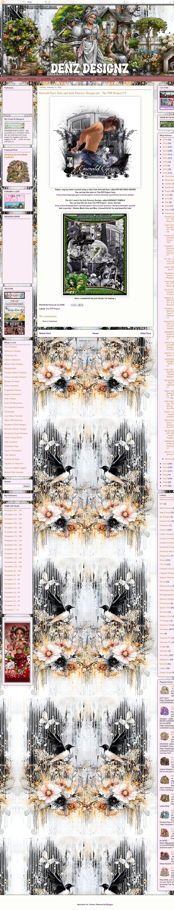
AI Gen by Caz (10, 355)
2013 (165, 467)
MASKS (72, 79)
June (167, 198)
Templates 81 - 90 (12, 575)
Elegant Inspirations (12, 394)
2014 (165, 464)
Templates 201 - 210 (13, 523)
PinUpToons (165, 603)
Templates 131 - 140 (13, 553)
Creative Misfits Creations (15, 373)
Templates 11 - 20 (12, 605)
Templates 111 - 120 (13, 562)
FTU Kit (163, 564)
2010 (165, 478)
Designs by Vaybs (12, 381)
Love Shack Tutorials (13, 416)
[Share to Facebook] (79, 305)
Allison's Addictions (12, 360)
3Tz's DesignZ (10, 347)
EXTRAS (59, 79)
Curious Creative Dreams (15, 377)
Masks (162, 582)
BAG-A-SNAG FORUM (27, 79)
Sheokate (164, 612)
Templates (164, 629)
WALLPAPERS (103, 79)
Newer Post (45, 333)
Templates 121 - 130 (13, 558)
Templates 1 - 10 (11, 610)
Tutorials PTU (165, 642)
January (169, 459)
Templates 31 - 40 (12, 597)
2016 (165, 169)
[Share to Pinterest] (82, 305)
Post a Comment (50, 321)
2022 (165, 154)
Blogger (109, 904)
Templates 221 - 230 (13, 514)
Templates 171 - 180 (13, 536)
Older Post (145, 333)
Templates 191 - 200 (13, 527)
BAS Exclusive (166, 508)
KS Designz (9, 412)
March (168, 210)
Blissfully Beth (10, 368)
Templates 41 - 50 (12, 592)
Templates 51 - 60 (12, 588)
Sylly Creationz (10, 442)
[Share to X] (77, 305)
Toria (162, 633)
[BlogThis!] (74, 305)
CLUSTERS (46, 79)
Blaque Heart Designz (13, 364)
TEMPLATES (86, 79)
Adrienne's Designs (12, 351)
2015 (165, 173)
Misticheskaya (166, 586)
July (167, 195)
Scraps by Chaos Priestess (15, 433)
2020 (165, 162)
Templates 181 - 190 (13, 532)
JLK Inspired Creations (14, 407)
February (169, 213)
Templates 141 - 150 (13, 549)
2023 (165, 151)
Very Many (164, 655)
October (169, 184)
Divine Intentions (11, 386)
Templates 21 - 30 (12, 601)
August (168, 191)
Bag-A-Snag (165, 512)
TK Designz (165, 621)
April (167, 206)
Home (96, 333)
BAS (161, 504)
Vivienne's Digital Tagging (15, 468)
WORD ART (118, 79)
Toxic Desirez (10, 455)
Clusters (163, 530)
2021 (165, 158)
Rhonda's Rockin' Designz (15, 429)
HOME (9, 79)
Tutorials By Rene (12, 459)
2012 (165, 471)
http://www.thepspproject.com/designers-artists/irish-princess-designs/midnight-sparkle (95, 205)
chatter (163, 668)
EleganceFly (165, 556)
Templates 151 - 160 (13, 545)
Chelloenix (164, 525)
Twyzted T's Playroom (13, 463)
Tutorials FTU (165, 638)
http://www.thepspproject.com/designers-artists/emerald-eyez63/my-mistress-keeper (95, 195)
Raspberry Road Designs (15, 425)
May (167, 202)
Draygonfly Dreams (12, 390)
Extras (162, 560)
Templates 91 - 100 (12, 571)
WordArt (163, 664)
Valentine (164, 651)
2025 (165, 143)
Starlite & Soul (166, 616)
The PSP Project (53, 308)
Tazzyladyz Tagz (11, 446)
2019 (165, 165)
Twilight (163, 647)
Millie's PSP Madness (13, 420)
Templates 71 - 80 (12, 579)
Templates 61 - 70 (12, 584)
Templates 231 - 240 (13, 510)
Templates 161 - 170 (13, 540)
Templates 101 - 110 (13, 566)
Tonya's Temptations (13, 450)
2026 (165, 139)
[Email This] (72, 305)
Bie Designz (165, 517)
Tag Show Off (165, 625)
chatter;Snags (166, 672)
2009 (165, 482)
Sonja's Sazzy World (13, 437)
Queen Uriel (165, 607)
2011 (165, 475)
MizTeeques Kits (167, 590)
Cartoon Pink (165, 521)
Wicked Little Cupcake (13, 472)
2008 (165, 486)
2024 (165, 147)
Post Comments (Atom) (101, 340)
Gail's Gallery (10, 399)
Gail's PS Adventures (13, 403)
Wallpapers (164, 659)
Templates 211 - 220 (13, 519)
